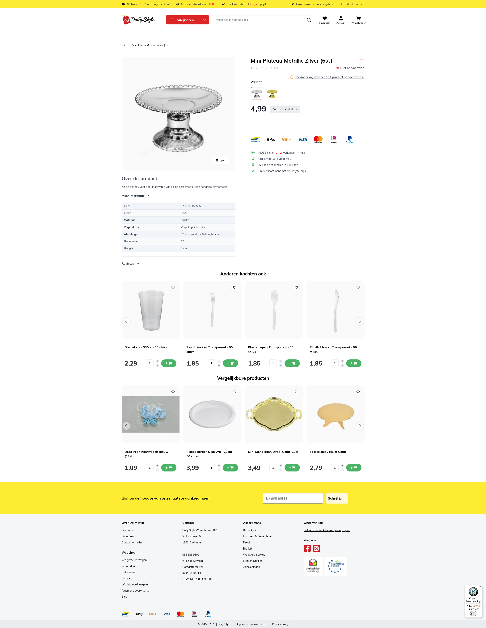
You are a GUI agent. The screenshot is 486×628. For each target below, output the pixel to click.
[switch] (473, 613)
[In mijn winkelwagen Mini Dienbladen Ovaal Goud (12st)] (292, 467)
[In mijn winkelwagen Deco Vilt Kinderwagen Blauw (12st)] (168, 467)
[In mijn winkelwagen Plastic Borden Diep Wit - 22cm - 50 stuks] (230, 467)
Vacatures (128, 536)
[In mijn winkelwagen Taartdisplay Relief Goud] (353, 467)
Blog (124, 596)
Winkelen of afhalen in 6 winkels (278, 165)
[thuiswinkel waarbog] (313, 566)
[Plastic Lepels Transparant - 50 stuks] (274, 310)
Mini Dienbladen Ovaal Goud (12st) (274, 452)
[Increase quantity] (157, 361)
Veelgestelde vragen (134, 560)
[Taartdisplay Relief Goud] (336, 414)
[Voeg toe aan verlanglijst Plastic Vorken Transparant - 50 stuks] (234, 287)
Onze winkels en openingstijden (315, 4)
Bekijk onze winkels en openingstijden (327, 530)
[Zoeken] (309, 19)
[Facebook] (307, 548)
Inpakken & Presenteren (258, 536)
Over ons (127, 530)
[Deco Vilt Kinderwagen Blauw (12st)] (151, 414)
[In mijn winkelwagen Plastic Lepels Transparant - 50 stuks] (292, 363)
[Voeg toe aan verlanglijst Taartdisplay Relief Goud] (358, 391)
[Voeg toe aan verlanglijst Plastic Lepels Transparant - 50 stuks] (296, 287)
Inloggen (127, 578)
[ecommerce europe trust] (335, 566)
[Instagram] (316, 548)
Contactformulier (132, 542)
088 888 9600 (190, 554)
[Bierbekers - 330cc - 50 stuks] (151, 310)
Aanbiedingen (251, 567)
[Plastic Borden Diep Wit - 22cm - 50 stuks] (212, 414)
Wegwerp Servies (254, 554)
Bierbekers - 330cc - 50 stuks (146, 347)
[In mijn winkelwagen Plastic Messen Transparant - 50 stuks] (353, 363)
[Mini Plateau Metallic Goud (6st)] (272, 93)
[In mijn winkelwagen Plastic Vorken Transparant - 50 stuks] (230, 363)
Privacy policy (280, 624)
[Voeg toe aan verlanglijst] (361, 60)
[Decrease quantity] (157, 365)
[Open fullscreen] (178, 113)
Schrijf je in (337, 498)
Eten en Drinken (253, 561)
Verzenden (128, 566)
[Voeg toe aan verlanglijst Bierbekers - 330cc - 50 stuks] (173, 287)
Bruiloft (247, 548)
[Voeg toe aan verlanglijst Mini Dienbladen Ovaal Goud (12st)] (296, 391)
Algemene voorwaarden (136, 590)
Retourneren (129, 572)
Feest (246, 542)
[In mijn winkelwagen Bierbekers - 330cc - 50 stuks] (168, 363)
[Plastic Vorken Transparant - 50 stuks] (212, 310)
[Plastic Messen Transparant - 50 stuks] (336, 310)
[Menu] (480, 587)
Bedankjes (249, 530)
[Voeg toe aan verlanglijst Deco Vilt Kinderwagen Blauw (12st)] (173, 391)
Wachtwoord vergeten (135, 584)
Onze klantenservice (352, 4)
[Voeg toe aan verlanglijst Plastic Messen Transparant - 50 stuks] (358, 287)
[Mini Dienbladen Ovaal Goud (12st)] (274, 414)
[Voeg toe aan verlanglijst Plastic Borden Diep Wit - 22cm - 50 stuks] (234, 391)
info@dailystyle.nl (192, 561)
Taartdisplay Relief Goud (328, 452)
